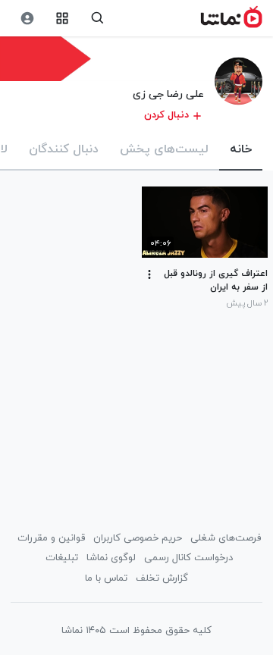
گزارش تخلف (162, 578)
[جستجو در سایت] (97, 18)
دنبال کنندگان (64, 149)
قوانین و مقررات (51, 538)
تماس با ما (106, 578)
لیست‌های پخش (164, 149)
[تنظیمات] (27, 18)
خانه (241, 149)
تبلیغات (62, 558)
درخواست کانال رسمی (188, 558)
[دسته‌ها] (62, 18)
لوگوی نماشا (111, 558)
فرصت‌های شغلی (225, 538)
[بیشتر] (149, 274)
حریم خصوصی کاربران (137, 538)
